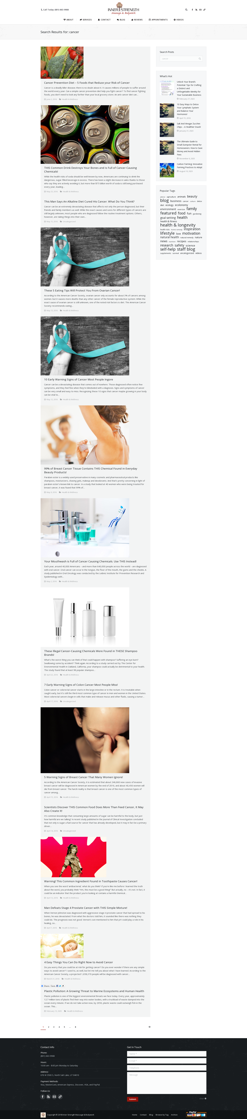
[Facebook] (192, 9)
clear (201, 1098)
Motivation (191, 233)
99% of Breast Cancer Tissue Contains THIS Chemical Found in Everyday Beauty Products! (90, 470)
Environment (168, 209)
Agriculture (171, 196)
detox (199, 201)
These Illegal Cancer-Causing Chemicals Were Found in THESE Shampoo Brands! (90, 653)
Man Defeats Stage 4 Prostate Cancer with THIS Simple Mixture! (85, 908)
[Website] (204, 9)
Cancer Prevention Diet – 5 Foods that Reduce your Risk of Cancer (87, 83)
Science (190, 245)
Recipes (181, 241)
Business (175, 200)
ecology (170, 205)
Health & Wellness (70, 99)
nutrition (172, 242)
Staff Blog (186, 249)
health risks (165, 229)
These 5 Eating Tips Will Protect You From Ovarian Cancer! (82, 290)
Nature (198, 237)
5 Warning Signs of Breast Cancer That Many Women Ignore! (83, 777)
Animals (181, 196)
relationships (193, 241)
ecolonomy (181, 205)
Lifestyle (167, 233)
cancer (186, 201)
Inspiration (192, 229)
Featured (168, 213)
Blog (164, 200)
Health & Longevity (178, 225)
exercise (181, 209)
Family (191, 208)
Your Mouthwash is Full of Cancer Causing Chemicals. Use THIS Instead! (90, 561)
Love (178, 233)
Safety (179, 245)
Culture (193, 201)
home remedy (176, 229)
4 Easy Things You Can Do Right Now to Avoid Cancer (78, 962)
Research (166, 245)
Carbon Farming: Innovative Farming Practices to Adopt (189, 166)
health (182, 217)
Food (181, 213)
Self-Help (168, 249)
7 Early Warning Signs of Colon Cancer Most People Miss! (81, 685)
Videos (198, 253)
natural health (169, 237)
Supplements (165, 253)
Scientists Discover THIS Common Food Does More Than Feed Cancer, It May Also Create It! (94, 809)
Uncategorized (187, 253)
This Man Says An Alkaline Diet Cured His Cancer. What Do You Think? (89, 201)
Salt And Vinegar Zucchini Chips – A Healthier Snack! (189, 125)
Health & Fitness (168, 221)
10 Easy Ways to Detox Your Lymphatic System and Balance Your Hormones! (188, 109)
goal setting (168, 217)
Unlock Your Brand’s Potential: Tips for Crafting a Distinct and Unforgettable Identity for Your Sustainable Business (189, 88)
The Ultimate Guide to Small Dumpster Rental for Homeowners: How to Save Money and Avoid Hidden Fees (189, 148)
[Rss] (196, 9)
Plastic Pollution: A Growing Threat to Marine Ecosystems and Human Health (94, 991)
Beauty (192, 196)
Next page (149, 1027)
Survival (176, 253)
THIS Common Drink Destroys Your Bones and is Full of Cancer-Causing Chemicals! (90, 169)
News (163, 241)
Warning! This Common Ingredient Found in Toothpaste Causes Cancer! (90, 881)
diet (162, 205)
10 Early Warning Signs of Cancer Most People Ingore (78, 379)
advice (162, 197)
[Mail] (200, 9)
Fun (189, 213)
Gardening (197, 214)
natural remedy (186, 237)
